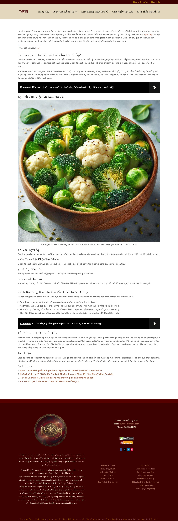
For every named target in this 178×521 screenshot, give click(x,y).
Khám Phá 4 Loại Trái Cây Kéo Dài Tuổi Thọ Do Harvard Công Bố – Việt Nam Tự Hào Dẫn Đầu (66, 374)
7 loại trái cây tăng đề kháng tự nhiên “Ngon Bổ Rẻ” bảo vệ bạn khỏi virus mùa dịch (61, 370)
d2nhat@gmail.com (129, 424)
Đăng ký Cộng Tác (140, 2)
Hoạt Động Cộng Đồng (145, 489)
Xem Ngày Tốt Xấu (122, 12)
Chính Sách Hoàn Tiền (145, 472)
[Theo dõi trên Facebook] (121, 449)
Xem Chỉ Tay (107, 475)
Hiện (37, 48)
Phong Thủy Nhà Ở (108, 469)
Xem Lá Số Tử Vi (108, 465)
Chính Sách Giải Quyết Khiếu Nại (145, 482)
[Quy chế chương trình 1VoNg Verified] (126, 443)
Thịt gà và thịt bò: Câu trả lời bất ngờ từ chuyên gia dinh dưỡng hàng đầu (56, 378)
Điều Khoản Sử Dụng (145, 479)
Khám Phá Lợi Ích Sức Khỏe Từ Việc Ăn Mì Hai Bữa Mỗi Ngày (49, 381)
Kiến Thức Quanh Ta (148, 12)
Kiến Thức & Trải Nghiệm (108, 482)
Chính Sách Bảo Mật (145, 475)
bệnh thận (148, 34)
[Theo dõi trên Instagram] (132, 449)
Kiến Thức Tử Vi (107, 479)
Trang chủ (43, 12)
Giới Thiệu (145, 465)
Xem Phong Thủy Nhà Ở (94, 12)
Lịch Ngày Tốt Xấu (108, 472)
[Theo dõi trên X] (124, 449)
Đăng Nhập (155, 2)
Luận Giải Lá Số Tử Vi (65, 12)
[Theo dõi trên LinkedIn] (128, 449)
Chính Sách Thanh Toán (145, 469)
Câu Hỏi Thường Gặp (145, 485)
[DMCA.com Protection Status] (126, 439)
